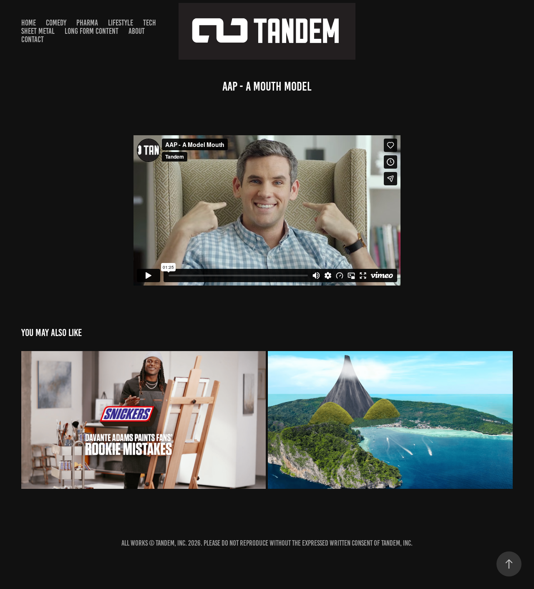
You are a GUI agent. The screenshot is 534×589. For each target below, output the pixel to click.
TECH (149, 22)
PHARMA (87, 22)
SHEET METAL (38, 31)
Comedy (56, 22)
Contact (32, 39)
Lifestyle (120, 22)
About (136, 31)
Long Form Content (91, 31)
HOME (28, 22)
